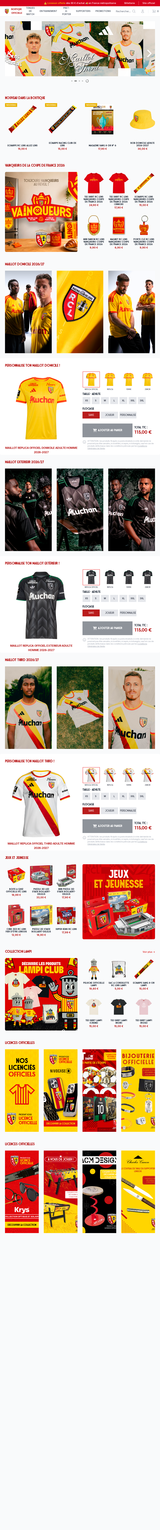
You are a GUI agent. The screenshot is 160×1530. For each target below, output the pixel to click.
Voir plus (149, 952)
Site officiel (148, 3)
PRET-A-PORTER (66, 11)
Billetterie (129, 3)
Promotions (103, 11)
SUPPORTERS (83, 11)
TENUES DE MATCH (30, 11)
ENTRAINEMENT (48, 11)
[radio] (86, 400)
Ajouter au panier (110, 430)
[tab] (91, 379)
